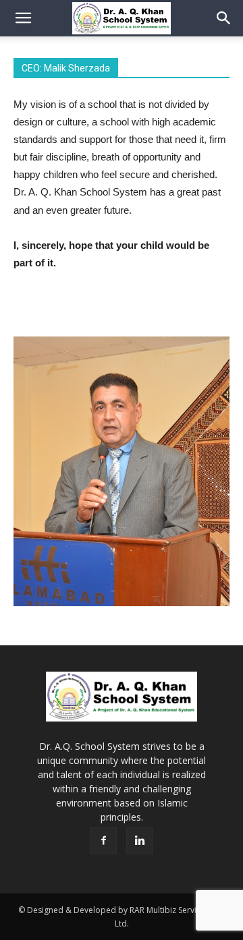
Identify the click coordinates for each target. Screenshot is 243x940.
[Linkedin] (139, 840)
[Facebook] (103, 840)
